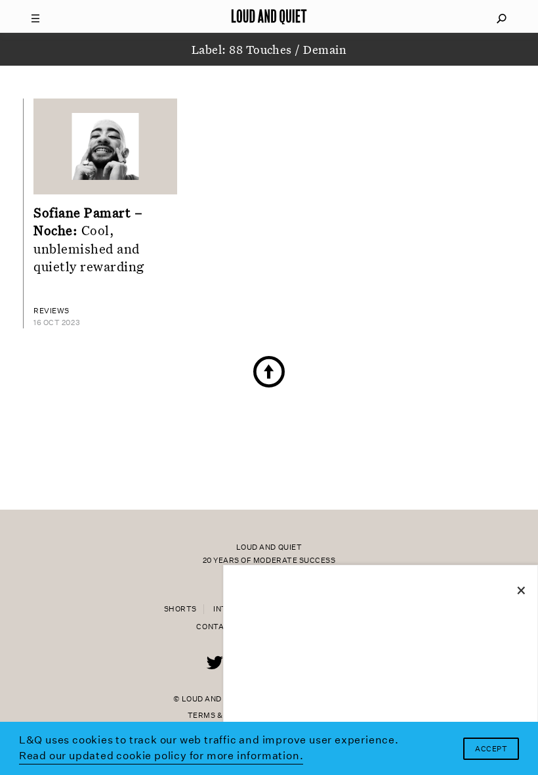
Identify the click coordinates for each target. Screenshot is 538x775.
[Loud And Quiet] (269, 16)
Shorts (180, 609)
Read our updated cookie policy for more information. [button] (161, 755)
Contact (215, 627)
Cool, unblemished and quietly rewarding (88, 239)
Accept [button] (491, 749)
